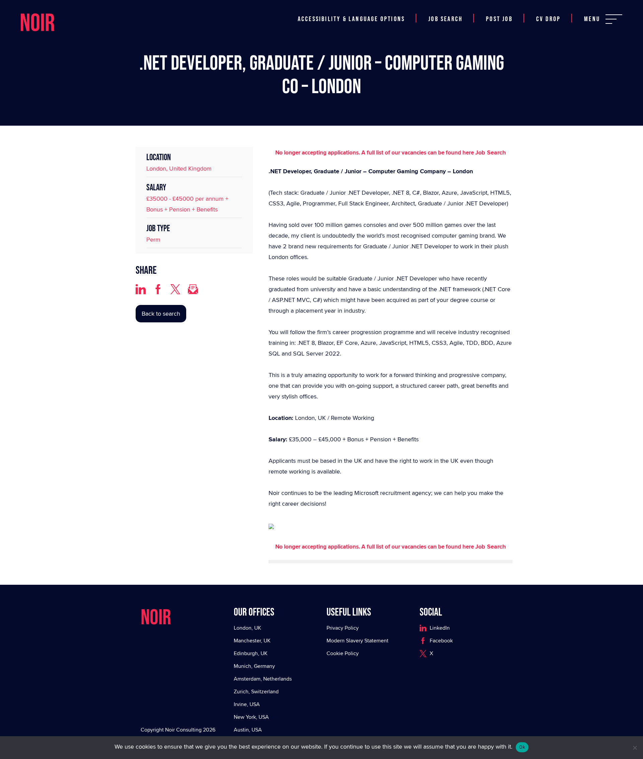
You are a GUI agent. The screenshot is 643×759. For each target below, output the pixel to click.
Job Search (445, 19)
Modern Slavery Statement (357, 640)
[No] (634, 747)
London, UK (247, 628)
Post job (499, 19)
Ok (522, 747)
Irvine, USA (247, 704)
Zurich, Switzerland (256, 691)
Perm (153, 239)
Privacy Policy (343, 628)
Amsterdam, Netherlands (263, 679)
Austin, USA (248, 730)
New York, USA (251, 717)
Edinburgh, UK (251, 653)
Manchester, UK (252, 640)
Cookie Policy (343, 653)
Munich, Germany (254, 666)
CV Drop (548, 19)
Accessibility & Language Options (351, 19)
